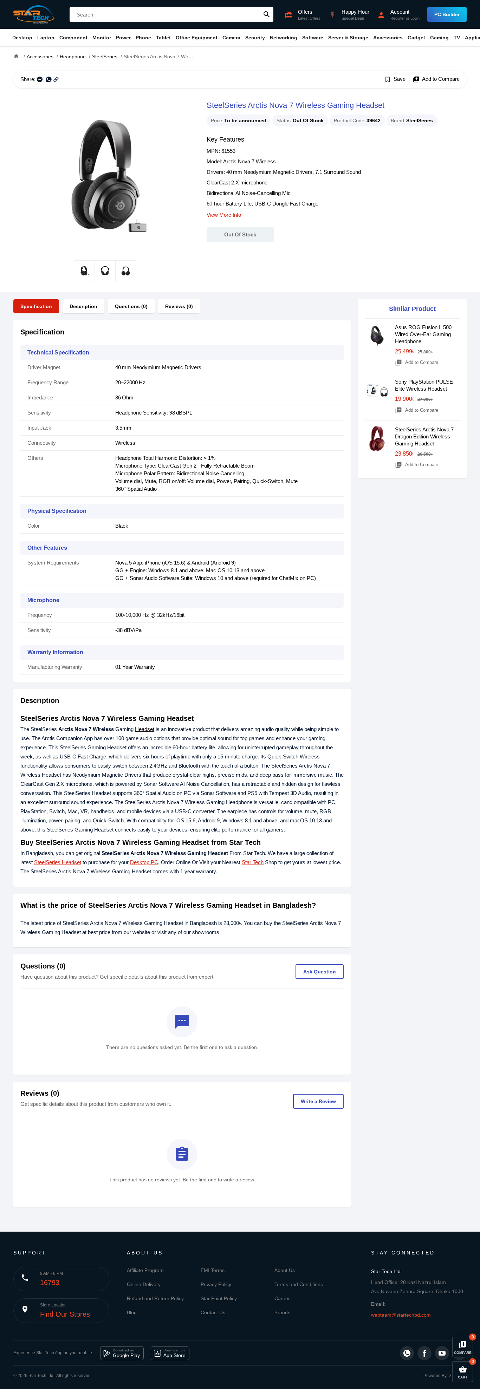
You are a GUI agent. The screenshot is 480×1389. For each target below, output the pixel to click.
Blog (132, 1312)
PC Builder (447, 14)
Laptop (45, 37)
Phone (143, 37)
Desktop (22, 37)
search (266, 14)
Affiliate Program (145, 1270)
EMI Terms (213, 1270)
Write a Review (318, 1101)
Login (415, 18)
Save (395, 79)
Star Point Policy (219, 1298)
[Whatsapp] (407, 1353)
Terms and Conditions (298, 1284)
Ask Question (319, 971)
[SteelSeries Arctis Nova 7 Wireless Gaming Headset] (104, 174)
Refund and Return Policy (155, 1298)
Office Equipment (197, 37)
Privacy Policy (216, 1284)
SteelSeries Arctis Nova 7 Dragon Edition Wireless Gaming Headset (424, 436)
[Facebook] (424, 1353)
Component (73, 37)
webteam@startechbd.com (401, 1315)
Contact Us (213, 1312)
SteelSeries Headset (57, 862)
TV (457, 37)
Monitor (101, 37)
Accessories (388, 37)
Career (282, 1298)
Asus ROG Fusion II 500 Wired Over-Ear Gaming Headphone (423, 334)
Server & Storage (348, 37)
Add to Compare (436, 79)
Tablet (163, 37)
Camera (231, 37)
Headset (144, 729)
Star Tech (253, 862)
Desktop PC (144, 862)
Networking (283, 37)
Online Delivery (144, 1284)
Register (397, 18)
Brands (282, 1312)
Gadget (416, 37)
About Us (284, 1270)
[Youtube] (442, 1353)
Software (312, 37)
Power (123, 37)
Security (255, 37)
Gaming (439, 37)
